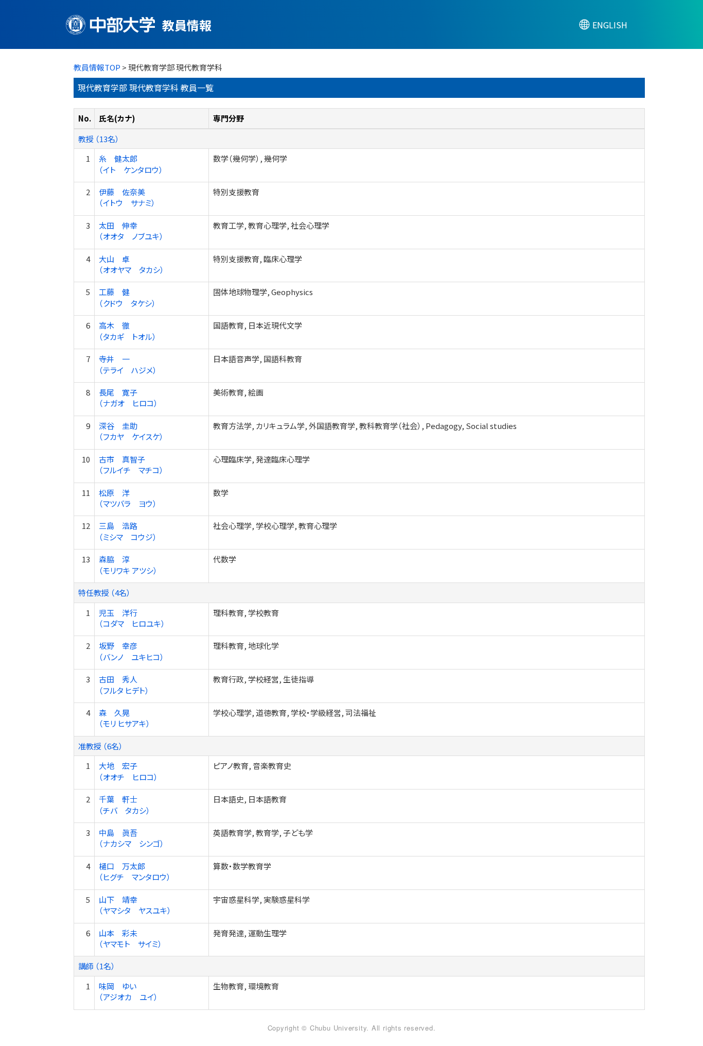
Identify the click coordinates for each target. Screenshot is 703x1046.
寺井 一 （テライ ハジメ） (128, 364)
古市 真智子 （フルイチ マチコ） (131, 464)
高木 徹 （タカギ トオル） (127, 330)
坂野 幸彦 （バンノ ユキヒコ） (131, 651)
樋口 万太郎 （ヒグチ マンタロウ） (135, 871)
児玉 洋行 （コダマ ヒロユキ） (132, 618)
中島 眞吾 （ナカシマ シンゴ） (131, 838)
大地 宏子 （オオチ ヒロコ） (128, 771)
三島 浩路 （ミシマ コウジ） (128, 531)
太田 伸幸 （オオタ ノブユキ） (131, 231)
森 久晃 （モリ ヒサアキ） (124, 718)
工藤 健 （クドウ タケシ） (127, 297)
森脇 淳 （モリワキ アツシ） (128, 564)
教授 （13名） (98, 138)
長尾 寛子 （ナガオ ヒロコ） (128, 397)
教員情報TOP (97, 67)
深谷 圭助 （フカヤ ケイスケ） (131, 431)
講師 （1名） (96, 966)
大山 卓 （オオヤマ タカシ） (131, 264)
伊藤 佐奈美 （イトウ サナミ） (127, 197)
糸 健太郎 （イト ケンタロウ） (131, 164)
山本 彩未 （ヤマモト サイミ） (130, 938)
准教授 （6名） (100, 746)
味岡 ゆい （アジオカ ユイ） (128, 991)
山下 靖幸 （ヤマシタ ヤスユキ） (135, 905)
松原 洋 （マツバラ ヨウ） (128, 498)
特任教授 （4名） (104, 592)
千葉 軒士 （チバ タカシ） (124, 804)
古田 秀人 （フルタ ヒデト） (124, 684)
